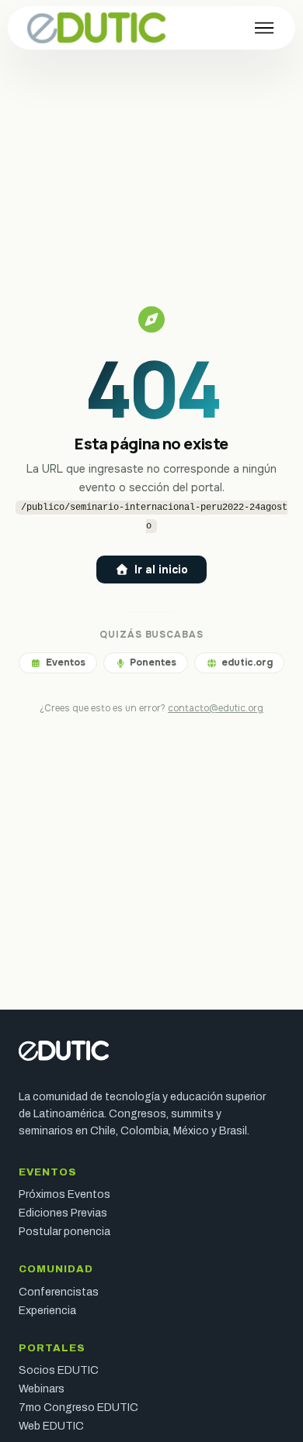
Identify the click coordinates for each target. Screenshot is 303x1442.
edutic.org (247, 662)
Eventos (65, 662)
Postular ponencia (64, 1232)
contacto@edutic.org (215, 708)
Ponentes (153, 662)
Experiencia (47, 1311)
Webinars (41, 1389)
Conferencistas (59, 1292)
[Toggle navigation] (264, 28)
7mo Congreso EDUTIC (78, 1407)
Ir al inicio (161, 569)
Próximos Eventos (64, 1194)
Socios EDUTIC (59, 1370)
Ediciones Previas (63, 1213)
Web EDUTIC (51, 1426)
